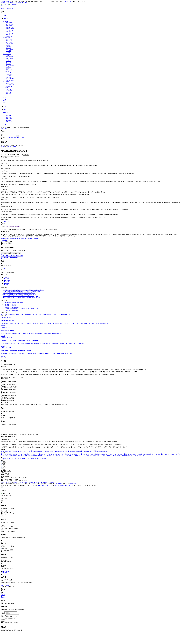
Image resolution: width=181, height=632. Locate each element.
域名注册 (8, 73)
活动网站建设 (9, 33)
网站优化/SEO (9, 56)
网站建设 (5, 21)
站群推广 (8, 68)
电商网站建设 (9, 31)
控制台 (3, 2)
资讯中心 (9, 147)
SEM (7, 59)
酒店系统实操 (45, 314)
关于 (4, 124)
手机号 (3, 613)
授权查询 (37, 482)
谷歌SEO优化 (9, 58)
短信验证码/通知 (10, 83)
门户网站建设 (9, 30)
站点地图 (51, 482)
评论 (12, 156)
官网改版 (14, 314)
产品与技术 (6, 81)
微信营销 (8, 64)
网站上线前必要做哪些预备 (13, 226)
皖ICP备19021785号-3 (43, 485)
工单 (8, 2)
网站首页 (4, 482)
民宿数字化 (34, 314)
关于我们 (10, 482)
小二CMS (24, 314)
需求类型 (3, 616)
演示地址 (25, 482)
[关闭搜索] (2, 134)
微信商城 (8, 48)
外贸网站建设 (9, 24)
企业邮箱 (8, 75)
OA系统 (8, 52)
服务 (4, 18)
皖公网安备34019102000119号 (62, 485)
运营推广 (15, 147)
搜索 (17, 136)
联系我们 (15, 482)
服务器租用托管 (10, 78)
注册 (20, 2)
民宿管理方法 (66, 314)
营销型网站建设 (10, 28)
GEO (7, 55)
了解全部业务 (4, 240)
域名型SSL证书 (10, 84)
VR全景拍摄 (9, 86)
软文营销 (8, 62)
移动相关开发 (6, 37)
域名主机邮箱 (6, 71)
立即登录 (3, 268)
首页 (4, 15)
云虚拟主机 (9, 74)
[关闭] (2, 530)
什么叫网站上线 (4, 221)
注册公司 (8, 92)
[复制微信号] (11, 550)
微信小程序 (9, 39)
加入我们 (20, 482)
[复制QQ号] (10, 561)
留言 (2, 619)
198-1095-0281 (68, 1)
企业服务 (5, 87)
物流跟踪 (40, 314)
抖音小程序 (9, 42)
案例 (4, 103)
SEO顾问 (8, 61)
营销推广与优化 (7, 54)
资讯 (4, 106)
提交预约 (3, 621)
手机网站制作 (9, 43)
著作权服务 (9, 90)
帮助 (4, 109)
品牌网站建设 (9, 25)
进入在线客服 (5, 585)
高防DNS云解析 (10, 80)
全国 (5, 1)
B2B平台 (8, 67)
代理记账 (8, 93)
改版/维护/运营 (10, 36)
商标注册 (8, 89)
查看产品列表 (73, 483)
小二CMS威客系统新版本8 (56, 314)
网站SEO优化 (4, 314)
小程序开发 (8, 137)
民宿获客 (29, 314)
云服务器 (8, 77)
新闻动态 (43, 458)
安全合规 (19, 314)
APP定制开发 (9, 49)
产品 (4, 97)
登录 (16, 2)
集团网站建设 (9, 22)
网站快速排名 (9, 70)
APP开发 (18, 137)
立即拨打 (4, 572)
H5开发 (8, 45)
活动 (4, 112)
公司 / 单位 (3, 615)
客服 (12, 2)
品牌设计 (23, 137)
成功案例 (37, 458)
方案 (4, 100)
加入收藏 (25, 2)
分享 (17, 156)
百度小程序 (9, 40)
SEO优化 (10, 314)
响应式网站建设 (10, 27)
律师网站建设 (9, 34)
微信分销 (8, 46)
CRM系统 (8, 51)
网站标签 (44, 482)
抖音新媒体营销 (10, 65)
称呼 (2, 612)
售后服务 (31, 482)
